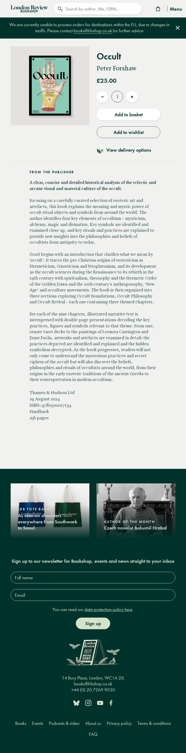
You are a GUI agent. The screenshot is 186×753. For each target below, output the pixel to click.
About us (93, 723)
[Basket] (158, 9)
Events (37, 723)
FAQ (93, 734)
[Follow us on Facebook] (111, 702)
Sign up (93, 623)
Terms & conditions (154, 723)
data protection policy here (108, 609)
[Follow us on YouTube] (100, 702)
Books (20, 723)
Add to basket (129, 114)
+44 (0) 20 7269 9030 (93, 690)
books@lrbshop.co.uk (93, 30)
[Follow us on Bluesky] (76, 702)
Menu (176, 9)
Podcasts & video (64, 723)
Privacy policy (119, 723)
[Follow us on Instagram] (88, 702)
